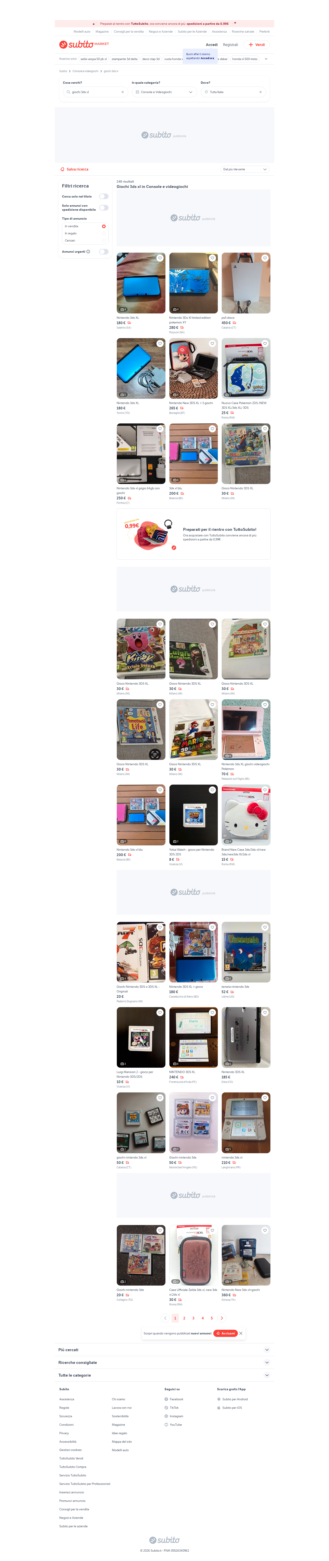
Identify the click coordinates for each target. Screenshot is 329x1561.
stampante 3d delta (124, 59)
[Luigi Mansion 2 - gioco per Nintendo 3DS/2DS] (141, 1048)
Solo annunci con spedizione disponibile (79, 208)
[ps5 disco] (246, 293)
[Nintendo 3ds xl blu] (141, 825)
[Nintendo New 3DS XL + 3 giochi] (193, 379)
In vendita (71, 226)
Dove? (205, 83)
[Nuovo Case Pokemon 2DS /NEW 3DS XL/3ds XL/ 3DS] (246, 379)
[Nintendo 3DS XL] (246, 1048)
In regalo (71, 233)
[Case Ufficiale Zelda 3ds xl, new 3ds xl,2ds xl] (193, 1266)
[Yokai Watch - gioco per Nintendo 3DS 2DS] (193, 825)
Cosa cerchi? (72, 83)
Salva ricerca (77, 169)
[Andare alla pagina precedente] (165, 1318)
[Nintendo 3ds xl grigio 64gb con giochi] (141, 464)
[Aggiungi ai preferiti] (160, 258)
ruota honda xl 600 (177, 59)
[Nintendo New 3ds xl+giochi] (246, 1266)
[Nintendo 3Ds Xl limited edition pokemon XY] (193, 293)
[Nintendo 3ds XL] (141, 293)
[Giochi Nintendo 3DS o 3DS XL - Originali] (141, 962)
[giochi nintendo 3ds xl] (141, 1130)
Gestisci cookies (70, 1450)
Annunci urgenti (73, 252)
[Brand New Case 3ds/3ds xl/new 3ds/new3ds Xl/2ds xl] (246, 825)
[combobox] (95, 92)
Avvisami (228, 1333)
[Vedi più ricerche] (266, 59)
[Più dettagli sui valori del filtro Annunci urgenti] (88, 252)
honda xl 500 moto (244, 59)
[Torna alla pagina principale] (85, 45)
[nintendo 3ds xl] (246, 1130)
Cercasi (70, 240)
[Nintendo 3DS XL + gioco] (193, 962)
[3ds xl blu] (193, 464)
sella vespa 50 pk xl (94, 59)
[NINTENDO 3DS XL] (193, 1048)
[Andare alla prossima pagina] (221, 1318)
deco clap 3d (151, 59)
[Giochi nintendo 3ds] (193, 1130)
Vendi (260, 44)
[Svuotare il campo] (122, 92)
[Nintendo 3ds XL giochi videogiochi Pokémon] (246, 740)
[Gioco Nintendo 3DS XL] (246, 464)
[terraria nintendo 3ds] (246, 962)
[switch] (104, 196)
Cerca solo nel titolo (77, 196)
